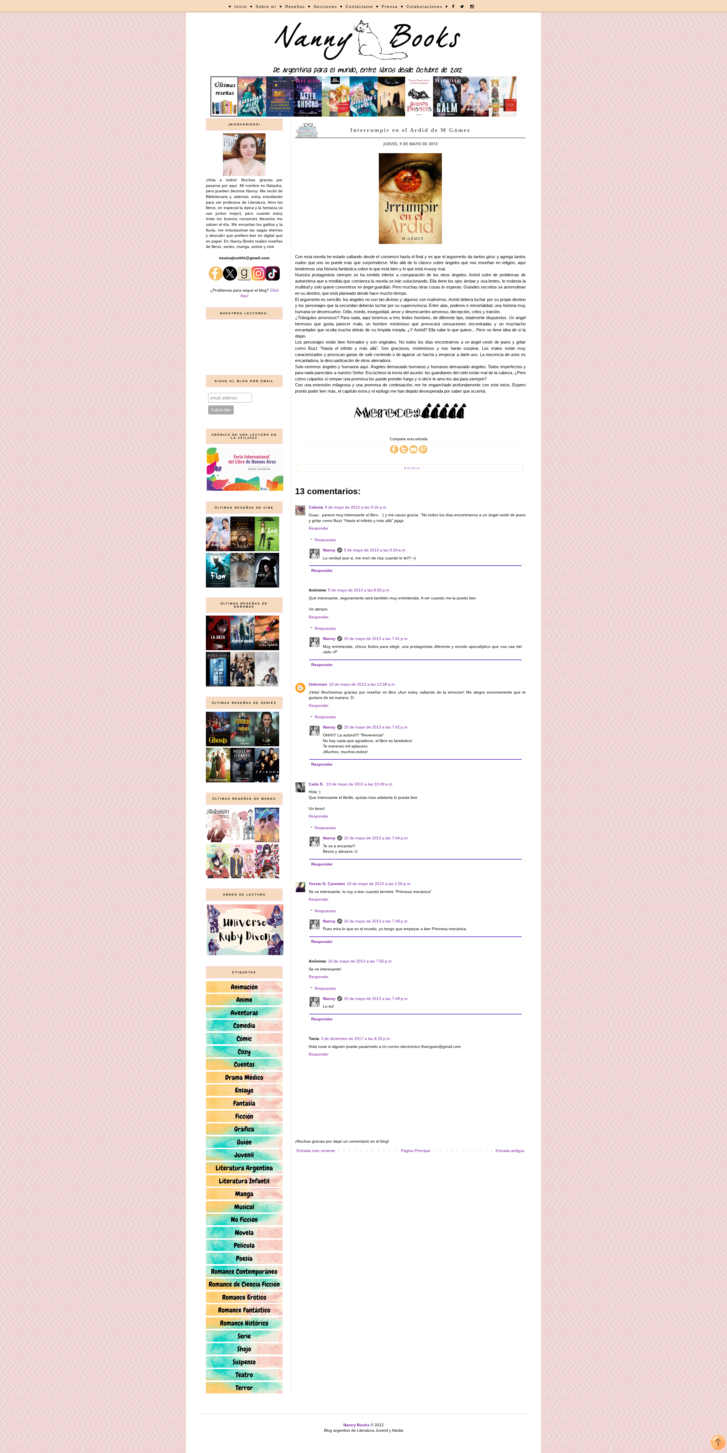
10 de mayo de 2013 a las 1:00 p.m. (379, 883)
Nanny (329, 550)
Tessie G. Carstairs (327, 883)
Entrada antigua (510, 1150)
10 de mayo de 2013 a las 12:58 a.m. (362, 684)
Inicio (240, 6)
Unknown (318, 684)
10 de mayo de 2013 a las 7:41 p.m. (376, 638)
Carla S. (317, 784)
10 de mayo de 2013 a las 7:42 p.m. (376, 727)
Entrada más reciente (315, 1150)
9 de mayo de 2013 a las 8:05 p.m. (359, 590)
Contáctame (359, 6)
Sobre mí (266, 6)
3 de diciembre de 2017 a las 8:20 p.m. (356, 1038)
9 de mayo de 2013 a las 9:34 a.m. (375, 550)
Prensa (390, 6)
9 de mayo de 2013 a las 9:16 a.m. (356, 507)
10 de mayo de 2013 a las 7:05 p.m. (360, 961)
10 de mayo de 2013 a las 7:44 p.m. (376, 838)
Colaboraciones (424, 6)
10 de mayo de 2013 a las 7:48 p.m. (376, 921)
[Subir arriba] (718, 1443)
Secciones (325, 6)
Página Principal (415, 1150)
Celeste (316, 507)
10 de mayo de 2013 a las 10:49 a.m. (359, 784)
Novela (412, 468)
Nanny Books (356, 1425)
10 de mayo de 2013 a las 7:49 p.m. (376, 998)
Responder (319, 528)
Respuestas (325, 540)
